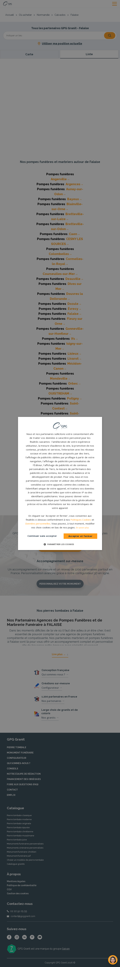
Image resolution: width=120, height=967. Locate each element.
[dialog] (60, 483)
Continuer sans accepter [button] (42, 536)
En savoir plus (82, 527)
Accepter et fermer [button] (80, 536)
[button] (60, 544)
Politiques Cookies (80, 519)
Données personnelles (37, 523)
